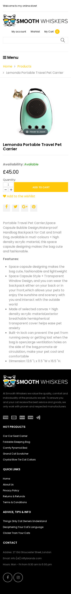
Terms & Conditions (15, 502)
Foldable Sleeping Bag (16, 442)
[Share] (6, 208)
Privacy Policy (11, 490)
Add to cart (41, 187)
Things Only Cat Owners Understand (25, 521)
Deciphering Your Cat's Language (23, 527)
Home (7, 66)
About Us (8, 484)
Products (24, 66)
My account (19, 31)
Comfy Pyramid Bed (15, 447)
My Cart (51, 31)
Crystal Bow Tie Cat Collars (19, 459)
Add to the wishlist (20, 196)
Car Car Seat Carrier (15, 436)
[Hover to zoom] (35, 111)
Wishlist (35, 31)
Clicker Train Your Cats (16, 533)
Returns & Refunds (14, 496)
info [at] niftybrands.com (26, 558)
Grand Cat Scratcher (15, 453)
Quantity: (9, 180)
